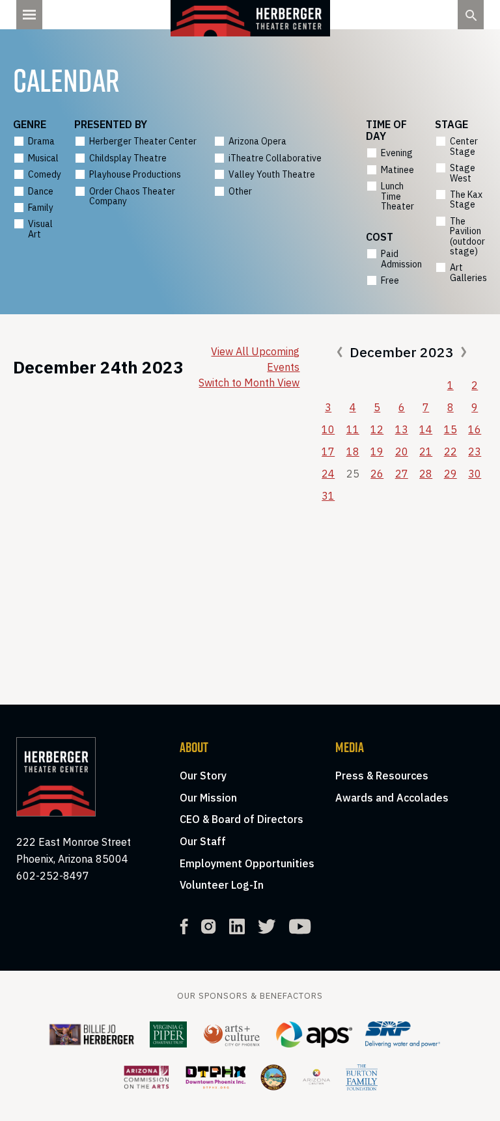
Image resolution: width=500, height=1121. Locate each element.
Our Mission (208, 797)
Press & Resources (381, 775)
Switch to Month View (249, 382)
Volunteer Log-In (222, 884)
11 (352, 429)
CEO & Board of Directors (241, 819)
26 (376, 473)
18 (352, 451)
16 (474, 429)
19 (376, 451)
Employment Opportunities (247, 863)
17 (328, 451)
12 (376, 429)
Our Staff (203, 841)
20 (401, 451)
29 (450, 473)
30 (474, 473)
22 (450, 451)
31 (328, 495)
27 (401, 473)
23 (474, 451)
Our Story (203, 775)
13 (401, 429)
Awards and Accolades (392, 797)
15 (450, 429)
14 (425, 429)
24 (328, 473)
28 (425, 473)
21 (425, 451)
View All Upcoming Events (255, 359)
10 (328, 429)
